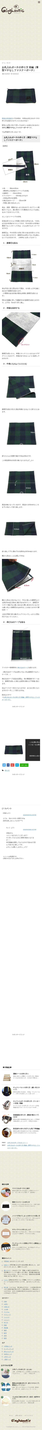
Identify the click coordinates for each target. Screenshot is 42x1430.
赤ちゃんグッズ (8, 1351)
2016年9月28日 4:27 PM (29, 829)
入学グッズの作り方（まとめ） (22, 1369)
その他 (6, 1309)
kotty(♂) (6, 1265)
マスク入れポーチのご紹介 (21, 1188)
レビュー (6, 1320)
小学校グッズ (8, 1346)
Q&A (5, 1301)
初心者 (6, 1287)
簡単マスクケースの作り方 (21, 1202)
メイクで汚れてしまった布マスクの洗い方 (26, 1216)
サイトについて (29, 1415)
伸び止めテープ (23, 667)
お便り (6, 1304)
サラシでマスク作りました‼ (21, 1229)
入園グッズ (7, 1359)
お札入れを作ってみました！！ (17, 1142)
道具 (5, 1335)
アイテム (6, 1312)
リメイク (6, 1317)
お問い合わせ (18, 1415)
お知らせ (6, 1307)
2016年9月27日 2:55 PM (29, 815)
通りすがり (7, 1270)
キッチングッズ (8, 1349)
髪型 (5, 1338)
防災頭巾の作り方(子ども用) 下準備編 (26, 1128)
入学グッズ (7, 1357)
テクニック (7, 1314)
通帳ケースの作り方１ (21, 1074)
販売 (5, 1333)
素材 (5, 1330)
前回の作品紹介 (7, 118)
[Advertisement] (21, 38)
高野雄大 (6, 1261)
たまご (6, 1280)
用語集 (6, 1328)
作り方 (7, 770)
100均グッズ (8, 1354)
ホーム (11, 1415)
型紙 (5, 1325)
